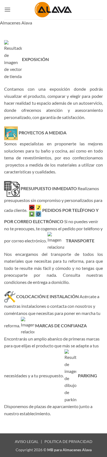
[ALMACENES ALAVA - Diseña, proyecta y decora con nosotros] (53, 9)
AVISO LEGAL (26, 441)
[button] (7, 9)
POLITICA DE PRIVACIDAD (68, 441)
